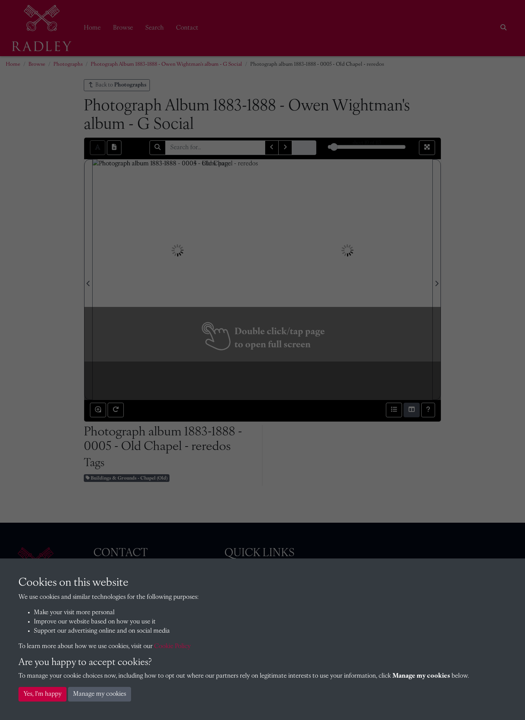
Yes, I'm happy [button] (42, 694)
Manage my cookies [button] (99, 694)
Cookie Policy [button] (172, 646)
